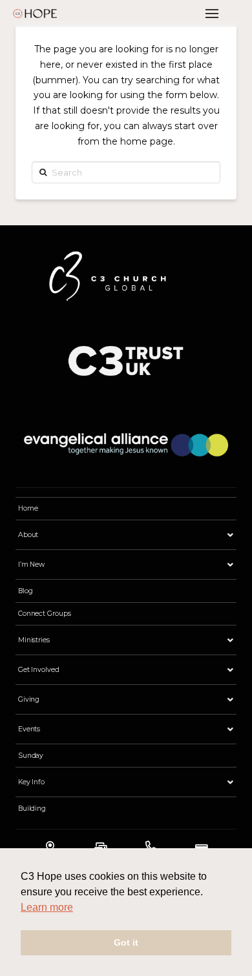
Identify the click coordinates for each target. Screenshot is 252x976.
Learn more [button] (47, 907)
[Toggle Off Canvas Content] (212, 13)
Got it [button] (126, 942)
